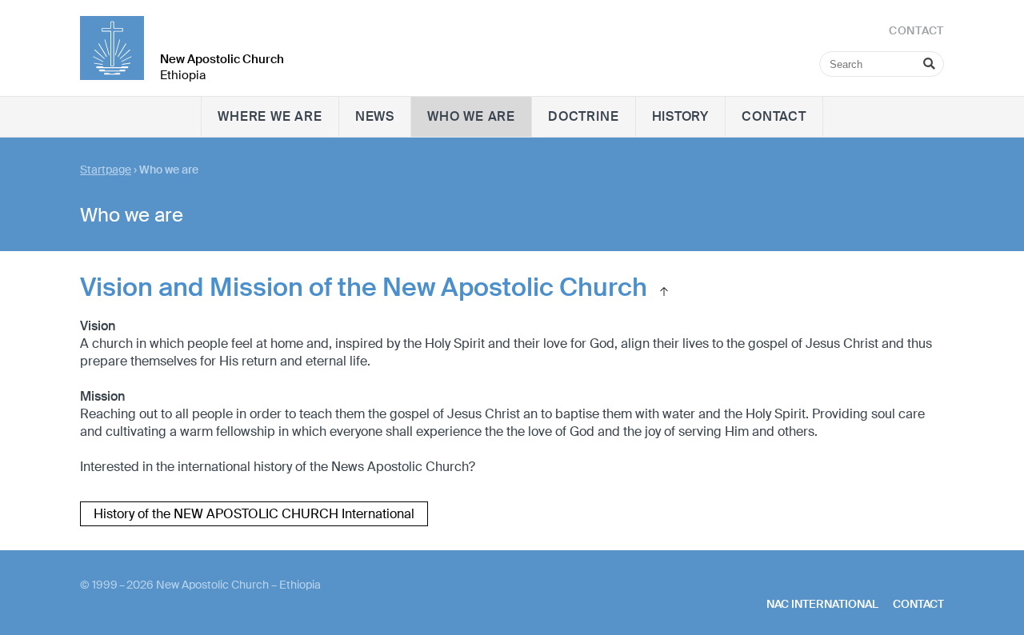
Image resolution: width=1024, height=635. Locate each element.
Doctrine (583, 116)
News (374, 116)
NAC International (822, 604)
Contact (774, 116)
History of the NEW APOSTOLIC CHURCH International (254, 513)
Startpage (105, 169)
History (681, 116)
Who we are (471, 116)
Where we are (270, 116)
